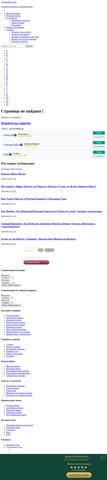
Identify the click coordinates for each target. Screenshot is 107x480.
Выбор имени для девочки (18, 332)
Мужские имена (13, 369)
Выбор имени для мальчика (18, 334)
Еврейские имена (14, 327)
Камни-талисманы (14, 354)
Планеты (10, 356)
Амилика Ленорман (31, 144)
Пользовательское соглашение (19, 425)
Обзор (99, 133)
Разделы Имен (8, 361)
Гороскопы (11, 391)
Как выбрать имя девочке (17, 371)
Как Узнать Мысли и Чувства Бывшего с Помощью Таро (34, 198)
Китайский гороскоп (15, 349)
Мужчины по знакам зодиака (19, 395)
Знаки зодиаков (13, 347)
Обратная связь (13, 427)
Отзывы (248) (99, 146)
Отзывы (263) (99, 137)
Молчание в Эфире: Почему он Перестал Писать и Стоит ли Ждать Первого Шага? (48, 186)
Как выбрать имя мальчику (18, 373)
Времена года (12, 351)
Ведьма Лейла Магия (13, 174)
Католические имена (15, 325)
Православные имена (15, 322)
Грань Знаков (23, 134)
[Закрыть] (103, 458)
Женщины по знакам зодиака (19, 393)
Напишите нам (13, 445)
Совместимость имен (15, 376)
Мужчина (5, 280)
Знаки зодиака (12, 388)
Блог (8, 432)
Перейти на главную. (16, 123)
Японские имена (13, 320)
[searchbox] (13, 46)
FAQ (8, 434)
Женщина (5, 275)
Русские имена (12, 315)
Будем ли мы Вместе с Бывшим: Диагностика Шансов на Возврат (38, 239)
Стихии (9, 344)
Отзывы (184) (99, 156)
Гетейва (16, 153)
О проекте (10, 430)
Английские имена (14, 318)
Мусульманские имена (16, 329)
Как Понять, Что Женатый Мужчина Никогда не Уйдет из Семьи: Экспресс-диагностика (51, 211)
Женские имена (13, 366)
